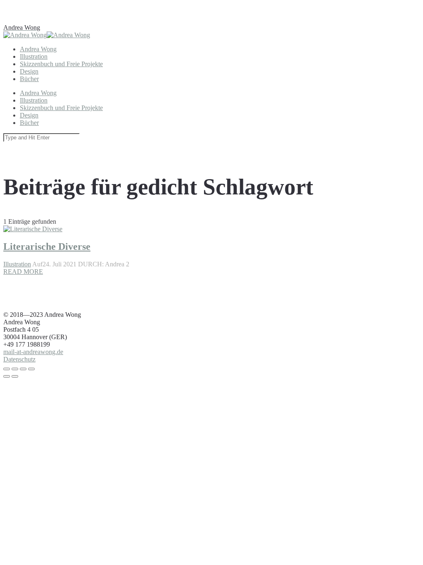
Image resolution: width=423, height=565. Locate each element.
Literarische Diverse (46, 246)
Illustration (17, 264)
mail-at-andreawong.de (33, 351)
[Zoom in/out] (31, 369)
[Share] (15, 369)
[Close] (6, 369)
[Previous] (6, 376)
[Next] (15, 376)
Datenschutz (19, 359)
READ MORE (23, 271)
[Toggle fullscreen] (23, 369)
